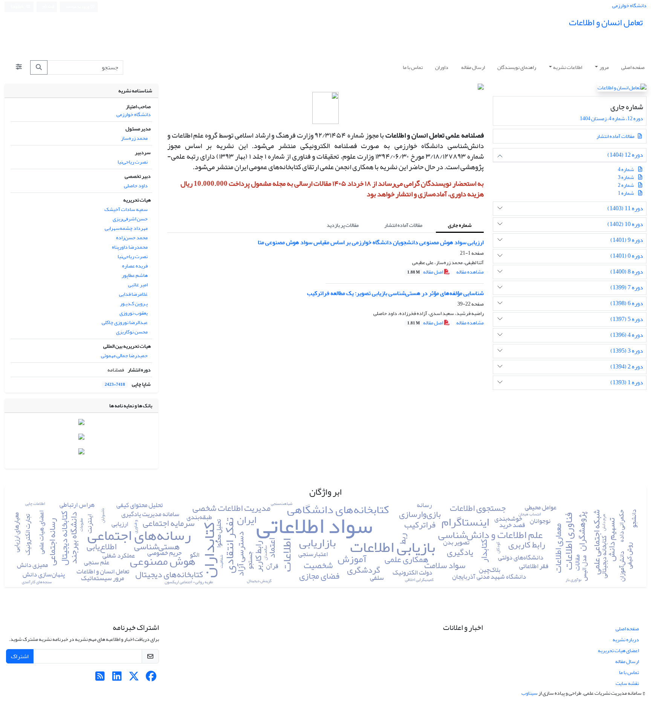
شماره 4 (626, 169)
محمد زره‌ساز (134, 138)
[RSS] (100, 678)
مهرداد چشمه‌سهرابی (126, 228)
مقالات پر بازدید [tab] (343, 225)
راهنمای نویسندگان (516, 67)
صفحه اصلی (633, 67)
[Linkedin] (117, 678)
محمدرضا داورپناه (130, 247)
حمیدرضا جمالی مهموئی (124, 355)
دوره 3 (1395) (626, 351)
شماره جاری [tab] (460, 225)
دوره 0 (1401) (626, 256)
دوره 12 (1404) (625, 155)
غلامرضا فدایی (133, 294)
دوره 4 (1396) (626, 335)
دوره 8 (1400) (626, 271)
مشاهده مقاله (470, 272)
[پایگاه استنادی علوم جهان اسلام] (81, 424)
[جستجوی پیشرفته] (19, 67)
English (17, 7)
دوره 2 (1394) (626, 366)
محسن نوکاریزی (132, 332)
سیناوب (529, 693)
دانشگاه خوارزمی (629, 5)
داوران (441, 67)
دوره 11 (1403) (625, 208)
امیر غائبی (138, 285)
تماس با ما (413, 67)
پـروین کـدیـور (134, 303)
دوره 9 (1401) (626, 240)
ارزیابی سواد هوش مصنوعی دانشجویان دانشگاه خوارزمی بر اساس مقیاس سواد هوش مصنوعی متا (371, 242)
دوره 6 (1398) (626, 303)
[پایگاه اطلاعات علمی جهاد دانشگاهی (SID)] (81, 438)
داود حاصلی (136, 185)
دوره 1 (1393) (626, 382)
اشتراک (20, 656)
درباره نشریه (626, 639)
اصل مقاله (425, 272)
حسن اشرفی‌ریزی (130, 219)
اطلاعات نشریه (567, 67)
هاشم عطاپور (135, 275)
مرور (604, 67)
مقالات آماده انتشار (615, 136)
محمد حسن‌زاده (132, 237)
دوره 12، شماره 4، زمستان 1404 (611, 118)
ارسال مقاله (473, 67)
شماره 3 (626, 177)
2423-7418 (115, 384)
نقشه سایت (627, 683)
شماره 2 (626, 185)
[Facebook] (151, 678)
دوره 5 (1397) (626, 319)
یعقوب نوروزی (133, 313)
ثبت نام (48, 6)
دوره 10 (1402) (625, 224)
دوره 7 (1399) (626, 287)
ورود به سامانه (78, 7)
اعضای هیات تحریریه (618, 650)
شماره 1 (626, 193)
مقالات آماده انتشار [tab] (403, 225)
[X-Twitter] (134, 678)
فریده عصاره (135, 266)
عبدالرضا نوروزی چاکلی (125, 322)
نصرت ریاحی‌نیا (133, 162)
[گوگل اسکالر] (81, 453)
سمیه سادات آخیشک (126, 209)
